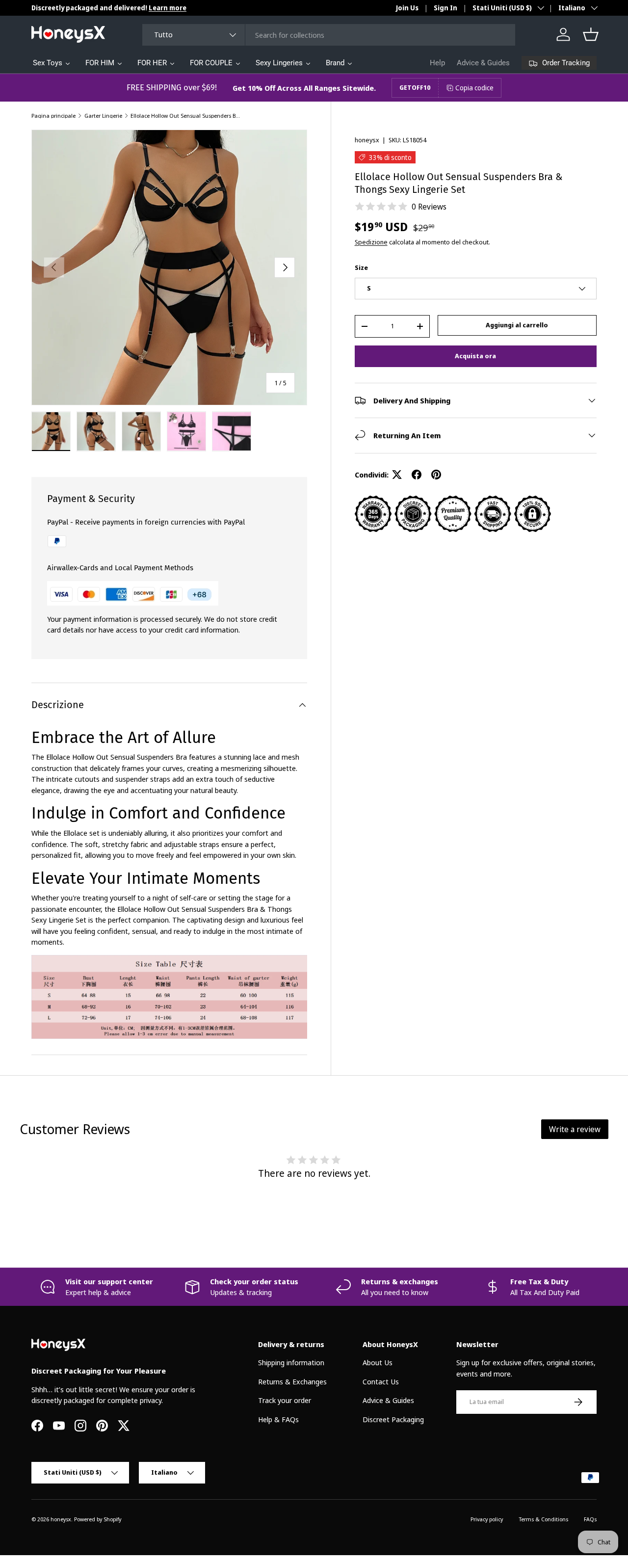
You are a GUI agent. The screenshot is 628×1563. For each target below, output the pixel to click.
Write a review (575, 1129)
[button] (591, 34)
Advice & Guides (483, 62)
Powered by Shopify (97, 1519)
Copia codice (474, 87)
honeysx (367, 139)
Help (437, 62)
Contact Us (381, 1381)
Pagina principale (53, 115)
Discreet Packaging (393, 1419)
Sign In (445, 7)
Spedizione (371, 242)
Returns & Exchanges (292, 1381)
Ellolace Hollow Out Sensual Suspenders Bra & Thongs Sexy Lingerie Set (186, 115)
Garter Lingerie (103, 115)
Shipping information (291, 1362)
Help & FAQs (278, 1419)
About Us (377, 1362)
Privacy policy (487, 1519)
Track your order (284, 1400)
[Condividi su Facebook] (416, 474)
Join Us (407, 7)
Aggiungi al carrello (517, 324)
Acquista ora (475, 355)
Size (361, 267)
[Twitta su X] (397, 474)
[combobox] (329, 35)
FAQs (590, 1519)
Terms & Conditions (543, 1519)
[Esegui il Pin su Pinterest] (436, 474)
